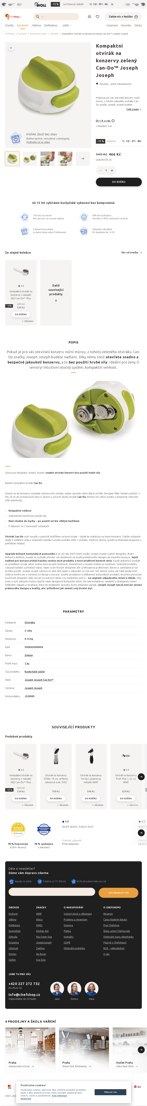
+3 (83, 158)
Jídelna (12, 919)
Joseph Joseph (33, 688)
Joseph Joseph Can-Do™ (39, 680)
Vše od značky (129, 252)
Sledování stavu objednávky (118, 936)
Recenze (108, 913)
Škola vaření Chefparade (116, 931)
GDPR (67, 942)
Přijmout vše (110, 1092)
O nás (106, 954)
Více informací (59, 1095)
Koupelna (14, 942)
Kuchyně (13, 913)
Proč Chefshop (111, 925)
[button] (21, 796)
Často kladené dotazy (115, 919)
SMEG (39, 925)
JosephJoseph (44, 942)
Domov (13, 954)
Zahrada (13, 936)
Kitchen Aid (42, 931)
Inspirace (112, 25)
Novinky (126, 25)
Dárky (138, 25)
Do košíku (118, 182)
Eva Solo (41, 959)
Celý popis (132, 109)
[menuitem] (9, 26)
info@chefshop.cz (24, 995)
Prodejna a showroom (75, 919)
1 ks (27, 663)
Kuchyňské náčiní (35, 671)
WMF (39, 913)
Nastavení (26, 1099)
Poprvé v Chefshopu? (114, 942)
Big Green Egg (44, 936)
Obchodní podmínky (74, 948)
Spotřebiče (15, 931)
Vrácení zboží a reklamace (78, 913)
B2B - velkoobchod (113, 948)
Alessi (39, 919)
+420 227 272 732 (24, 984)
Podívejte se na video (38, 142)
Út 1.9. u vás (103, 120)
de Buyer (41, 954)
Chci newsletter (118, 893)
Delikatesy (14, 925)
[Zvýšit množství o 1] (112, 170)
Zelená (29, 655)
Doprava (68, 925)
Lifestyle (13, 948)
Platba (67, 931)
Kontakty (69, 936)
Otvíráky (30, 622)
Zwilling (40, 948)
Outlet (12, 959)
